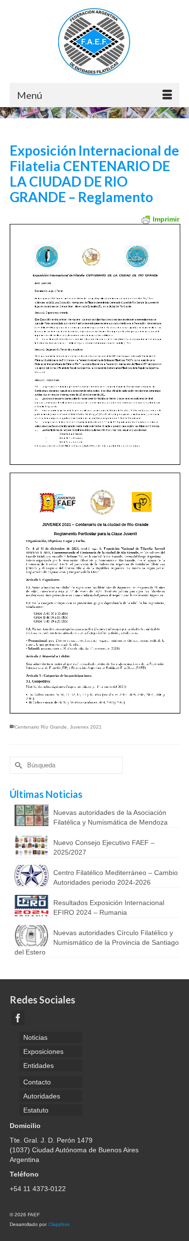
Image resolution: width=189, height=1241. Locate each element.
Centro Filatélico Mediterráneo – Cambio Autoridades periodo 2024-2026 (115, 877)
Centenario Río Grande (41, 727)
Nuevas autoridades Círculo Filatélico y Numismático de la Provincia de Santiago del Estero (97, 942)
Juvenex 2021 (86, 727)
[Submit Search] (17, 765)
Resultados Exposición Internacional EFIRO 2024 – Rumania (108, 907)
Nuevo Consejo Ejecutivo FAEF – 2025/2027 (104, 847)
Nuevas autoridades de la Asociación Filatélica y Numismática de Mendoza (110, 817)
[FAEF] (94, 41)
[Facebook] (18, 1017)
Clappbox (59, 1224)
